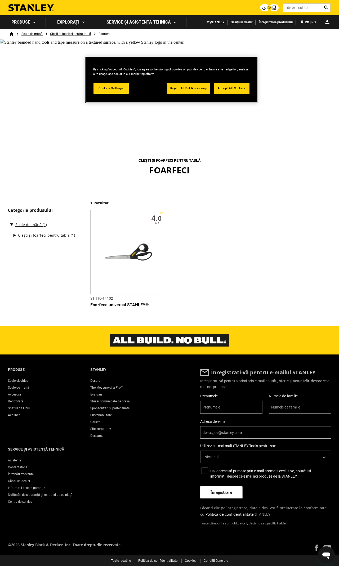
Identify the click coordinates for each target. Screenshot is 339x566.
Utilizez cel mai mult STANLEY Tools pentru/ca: (238, 446)
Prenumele (209, 396)
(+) (14, 235)
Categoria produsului (30, 210)
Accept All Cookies (231, 88)
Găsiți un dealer (241, 22)
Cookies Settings (111, 88)
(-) (11, 224)
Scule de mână (32, 34)
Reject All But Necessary (188, 88)
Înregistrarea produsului (276, 22)
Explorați (68, 22)
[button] (316, 548)
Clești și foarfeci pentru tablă (70, 34)
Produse (20, 22)
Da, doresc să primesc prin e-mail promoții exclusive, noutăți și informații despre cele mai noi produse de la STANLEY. (260, 473)
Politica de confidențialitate (230, 514)
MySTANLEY (215, 22)
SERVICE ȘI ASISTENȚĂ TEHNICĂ (138, 22)
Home (11, 34)
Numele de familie (283, 396)
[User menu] (327, 22)
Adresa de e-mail (213, 421)
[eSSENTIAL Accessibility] (269, 8)
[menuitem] (23, 22)
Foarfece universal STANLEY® (119, 304)
